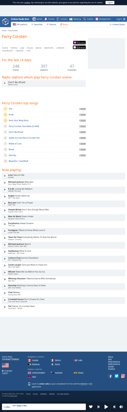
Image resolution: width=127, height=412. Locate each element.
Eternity (12, 155)
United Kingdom (38, 372)
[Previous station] (99, 407)
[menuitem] (20, 24)
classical (20, 50)
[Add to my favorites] (91, 407)
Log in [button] (119, 19)
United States (118, 24)
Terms (28, 394)
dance (39, 47)
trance (5, 47)
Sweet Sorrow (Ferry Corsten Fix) (24, 137)
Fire (10, 108)
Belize (57, 364)
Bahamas (36, 364)
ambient (61, 47)
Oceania (111, 369)
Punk (11, 114)
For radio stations (63, 394)
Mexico (58, 360)
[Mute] (122, 407)
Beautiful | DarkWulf (18, 161)
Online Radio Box (20, 19)
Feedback (43, 394)
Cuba (80, 360)
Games (39, 19)
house (30, 47)
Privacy (35, 394)
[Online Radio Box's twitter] (117, 376)
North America (114, 361)
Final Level (13, 396)
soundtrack (7, 50)
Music (65, 24)
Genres (52, 24)
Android (83, 383)
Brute (11, 149)
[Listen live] (5, 83)
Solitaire (64, 19)
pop (22, 47)
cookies (27, 2)
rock (28, 50)
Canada (35, 360)
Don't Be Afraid (16, 132)
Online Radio (10, 358)
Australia (58, 372)
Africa (110, 357)
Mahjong (77, 19)
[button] (106, 407)
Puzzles (51, 19)
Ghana (80, 372)
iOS (90, 383)
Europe (111, 366)
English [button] (5, 373)
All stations (22, 24)
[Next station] (114, 407)
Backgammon (105, 19)
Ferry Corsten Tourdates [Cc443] (24, 126)
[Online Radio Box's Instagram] (123, 376)
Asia (110, 359)
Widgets (52, 394)
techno (14, 47)
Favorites (38, 24)
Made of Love (15, 143)
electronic (49, 47)
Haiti (34, 376)
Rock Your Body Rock (19, 120)
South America (114, 364)
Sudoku (90, 19)
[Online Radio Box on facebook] (110, 376)
